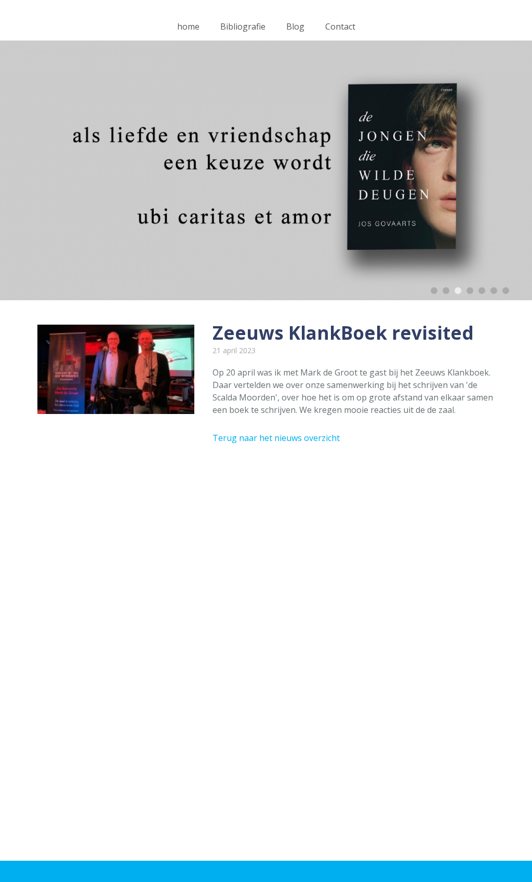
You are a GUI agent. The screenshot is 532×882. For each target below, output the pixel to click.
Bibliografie (242, 26)
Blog (295, 26)
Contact (340, 26)
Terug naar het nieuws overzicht (276, 438)
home (188, 26)
